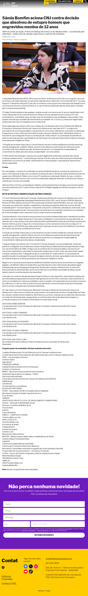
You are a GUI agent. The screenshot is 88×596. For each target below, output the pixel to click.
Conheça (78, 1)
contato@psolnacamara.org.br (59, 558)
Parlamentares (64, 1)
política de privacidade (65, 529)
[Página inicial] (10, 4)
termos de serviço (43, 530)
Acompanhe (50, 1)
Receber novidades (44, 535)
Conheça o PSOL (9, 583)
